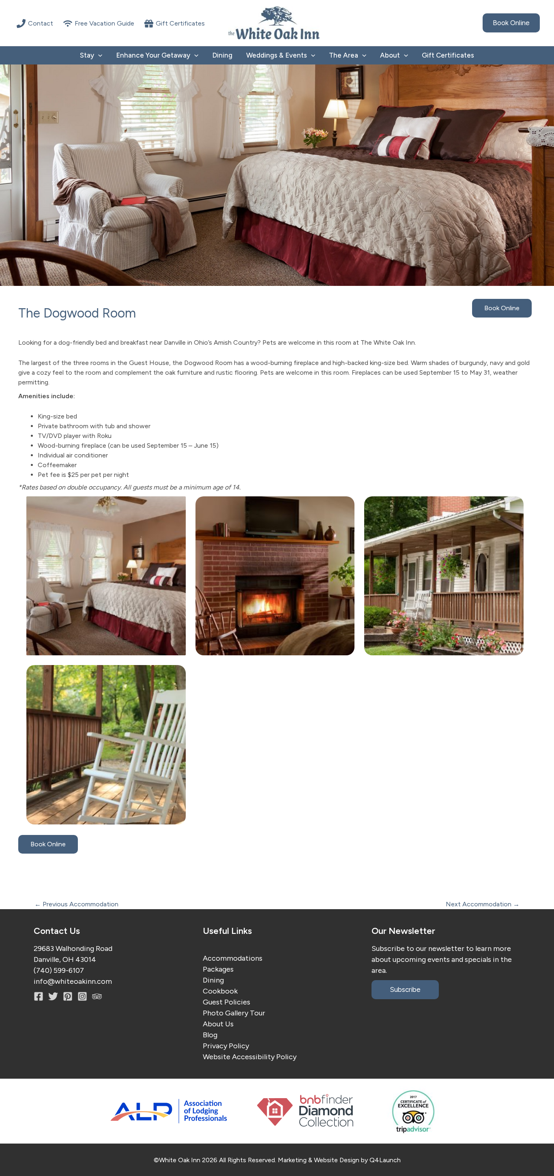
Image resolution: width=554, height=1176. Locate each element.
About (390, 55)
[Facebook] (38, 996)
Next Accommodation (483, 904)
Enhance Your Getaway (153, 55)
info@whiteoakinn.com (73, 981)
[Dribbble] (97, 996)
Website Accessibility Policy (249, 1056)
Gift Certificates (448, 55)
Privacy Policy (226, 1045)
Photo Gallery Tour (234, 1013)
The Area (343, 55)
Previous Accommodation (76, 904)
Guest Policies (226, 1002)
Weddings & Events (276, 55)
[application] (98, 55)
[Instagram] (68, 996)
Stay (87, 55)
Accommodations (232, 958)
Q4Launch (385, 1160)
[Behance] (82, 996)
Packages (218, 969)
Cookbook (220, 991)
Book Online (502, 308)
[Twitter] (53, 996)
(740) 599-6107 (59, 970)
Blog (210, 1034)
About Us (218, 1023)
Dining (222, 55)
